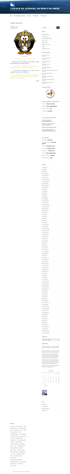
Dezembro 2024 (45, 204)
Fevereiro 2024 (44, 224)
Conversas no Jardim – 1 (46, 64)
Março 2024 (44, 222)
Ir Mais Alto (14, 28)
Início (11, 15)
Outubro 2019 (44, 310)
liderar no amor (13, 449)
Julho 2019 (44, 316)
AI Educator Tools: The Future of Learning (49, 127)
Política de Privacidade (46, 44)
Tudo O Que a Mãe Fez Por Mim (47, 82)
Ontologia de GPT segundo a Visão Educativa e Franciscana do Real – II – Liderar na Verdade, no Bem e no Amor (50, 355)
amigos (25, 426)
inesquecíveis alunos (21, 445)
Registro (43, 46)
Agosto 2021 (44, 271)
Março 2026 (44, 173)
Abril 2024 (44, 220)
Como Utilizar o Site (45, 36)
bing (22, 430)
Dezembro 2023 (45, 228)
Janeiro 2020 (44, 304)
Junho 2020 (44, 294)
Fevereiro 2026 (44, 175)
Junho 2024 (44, 216)
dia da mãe (12, 438)
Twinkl (51, 157)
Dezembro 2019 (45, 306)
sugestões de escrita (14, 461)
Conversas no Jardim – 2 (46, 61)
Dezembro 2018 (45, 330)
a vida (12, 430)
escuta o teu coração (14, 443)
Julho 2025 (44, 189)
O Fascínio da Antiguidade (46, 67)
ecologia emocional (19, 438)
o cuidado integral (22, 451)
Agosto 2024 (44, 212)
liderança (21, 447)
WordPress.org (44, 410)
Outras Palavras (45, 42)
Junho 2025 (44, 191)
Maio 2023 (44, 242)
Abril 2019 (44, 322)
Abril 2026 (44, 171)
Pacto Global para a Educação (19, 15)
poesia (12, 455)
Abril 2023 (44, 244)
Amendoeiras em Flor (45, 55)
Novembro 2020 (45, 283)
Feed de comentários (45, 408)
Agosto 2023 (44, 236)
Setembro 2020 (45, 287)
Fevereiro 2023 (44, 249)
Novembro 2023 (45, 230)
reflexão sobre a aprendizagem (16, 459)
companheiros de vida (14, 434)
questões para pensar (18, 455)
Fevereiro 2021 (44, 279)
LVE (50, 108)
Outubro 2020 (44, 285)
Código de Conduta (45, 34)
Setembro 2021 (44, 269)
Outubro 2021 (44, 267)
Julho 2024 (44, 214)
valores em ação (13, 465)
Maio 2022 (44, 257)
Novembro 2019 (45, 308)
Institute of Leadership (50, 103)
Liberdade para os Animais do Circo (48, 79)
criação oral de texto (22, 436)
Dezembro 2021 (45, 263)
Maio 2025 (44, 193)
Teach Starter (49, 110)
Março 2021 (44, 277)
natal (11, 451)
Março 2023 (44, 247)
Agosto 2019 (44, 314)
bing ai (25, 430)
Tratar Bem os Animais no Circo (47, 76)
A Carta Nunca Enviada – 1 (54, 352)
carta (20, 432)
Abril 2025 (44, 195)
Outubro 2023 (44, 232)
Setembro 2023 (45, 234)
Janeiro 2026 (44, 177)
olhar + (14, 453)
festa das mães (22, 443)
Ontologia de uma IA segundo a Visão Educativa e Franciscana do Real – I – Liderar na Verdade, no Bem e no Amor (50, 361)
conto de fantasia (23, 434)
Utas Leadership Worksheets (51, 106)
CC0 (27, 56)
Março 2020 (44, 300)
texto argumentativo (22, 461)
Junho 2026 (44, 167)
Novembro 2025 (45, 181)
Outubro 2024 (44, 208)
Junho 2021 (44, 275)
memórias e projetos (20, 449)
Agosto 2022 (44, 253)
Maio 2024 (44, 218)
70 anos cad (13, 426)
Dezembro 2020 (45, 281)
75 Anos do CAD (43, 15)
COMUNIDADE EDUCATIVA (47, 38)
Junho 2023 (44, 240)
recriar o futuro (13, 457)
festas (12, 445)
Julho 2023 (44, 238)
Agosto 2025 (44, 187)
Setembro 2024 (45, 210)
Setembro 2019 (44, 312)
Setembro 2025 (45, 185)
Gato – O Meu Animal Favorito (47, 73)
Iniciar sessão (44, 404)
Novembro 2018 (45, 332)
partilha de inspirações (20, 453)
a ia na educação (19, 426)
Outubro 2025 (44, 183)
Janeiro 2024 (44, 226)
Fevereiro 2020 (44, 302)
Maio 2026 (44, 169)
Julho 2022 (44, 255)
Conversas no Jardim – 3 (46, 58)
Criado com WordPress (26, 471)
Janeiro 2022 (44, 261)
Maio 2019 (44, 320)
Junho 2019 (44, 318)
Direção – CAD (44, 40)
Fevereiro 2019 (44, 326)
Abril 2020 (44, 298)
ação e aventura (17, 430)
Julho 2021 (44, 273)
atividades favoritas (22, 428)
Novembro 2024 (45, 206)
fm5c (15, 445)
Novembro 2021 (45, 265)
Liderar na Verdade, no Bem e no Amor (35, 8)
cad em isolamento (14, 432)
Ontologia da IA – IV (50, 366)
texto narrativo (20, 463)
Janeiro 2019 (44, 328)
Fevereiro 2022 (44, 259)
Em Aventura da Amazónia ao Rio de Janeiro (49, 70)
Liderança (29, 15)
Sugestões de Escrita (45, 48)
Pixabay (22, 56)
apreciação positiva (14, 428)
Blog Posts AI (50, 139)
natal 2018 (16, 451)
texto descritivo (13, 463)
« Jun (45, 385)
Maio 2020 (44, 296)
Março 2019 (44, 324)
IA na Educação (35, 15)
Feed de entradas (45, 406)
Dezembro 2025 (45, 179)
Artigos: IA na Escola (51, 148)
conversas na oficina (14, 436)
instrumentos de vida (14, 447)
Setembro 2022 (44, 251)
